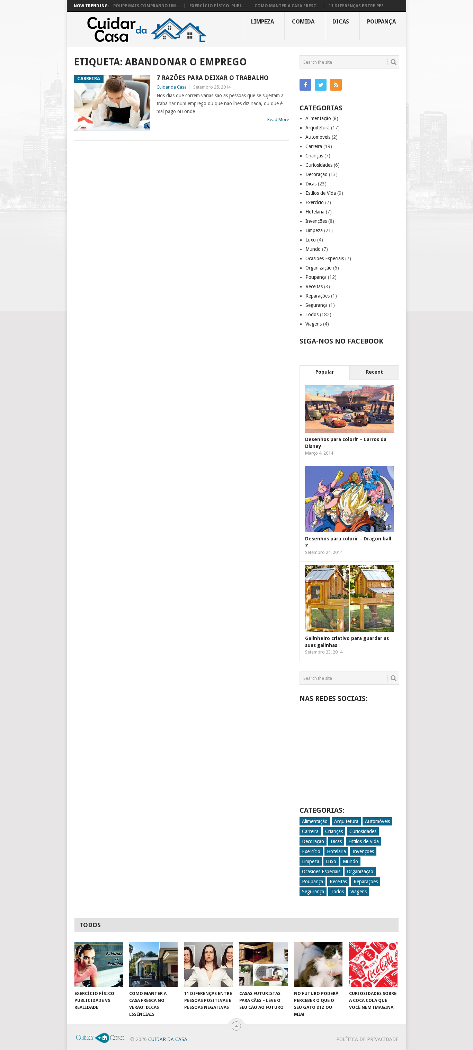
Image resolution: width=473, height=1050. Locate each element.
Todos (312, 314)
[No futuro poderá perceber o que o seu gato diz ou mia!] (318, 964)
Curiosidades (318, 165)
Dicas (340, 21)
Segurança (316, 305)
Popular (324, 372)
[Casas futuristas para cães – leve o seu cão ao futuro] (263, 964)
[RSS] (336, 85)
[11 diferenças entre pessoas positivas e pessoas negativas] (208, 964)
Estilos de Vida (320, 193)
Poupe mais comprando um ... (146, 5)
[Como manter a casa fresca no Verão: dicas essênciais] (153, 964)
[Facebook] (305, 85)
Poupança (381, 21)
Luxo (310, 240)
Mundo (313, 249)
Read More (278, 119)
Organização (318, 268)
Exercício (314, 202)
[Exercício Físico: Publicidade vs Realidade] (98, 964)
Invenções (316, 221)
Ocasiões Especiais (324, 258)
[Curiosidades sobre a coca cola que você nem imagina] (373, 964)
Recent (374, 372)
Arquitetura (317, 127)
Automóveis (317, 137)
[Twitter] (321, 85)
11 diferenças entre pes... (358, 5)
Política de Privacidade (367, 1039)
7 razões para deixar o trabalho (213, 77)
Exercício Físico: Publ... (217, 5)
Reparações (317, 296)
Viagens (313, 324)
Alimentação (318, 118)
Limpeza (262, 21)
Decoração (316, 174)
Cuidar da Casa (172, 87)
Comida (303, 21)
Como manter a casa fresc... (287, 5)
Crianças (314, 155)
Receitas (314, 286)
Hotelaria (314, 211)
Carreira (313, 146)
